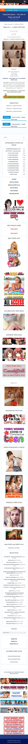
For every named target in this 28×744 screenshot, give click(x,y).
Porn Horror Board (14, 662)
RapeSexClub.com (14, 643)
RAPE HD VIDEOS (14, 187)
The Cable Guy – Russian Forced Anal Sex (13, 556)
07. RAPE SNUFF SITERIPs (13, 168)
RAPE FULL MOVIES (14, 182)
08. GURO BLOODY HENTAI (13, 170)
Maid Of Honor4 (10, 610)
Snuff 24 (11, 590)
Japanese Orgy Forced (11, 621)
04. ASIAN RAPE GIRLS (13, 161)
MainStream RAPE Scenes (14, 185)
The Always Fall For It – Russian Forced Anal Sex (14, 612)
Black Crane (10, 560)
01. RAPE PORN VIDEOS (13, 155)
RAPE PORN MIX (14, 190)
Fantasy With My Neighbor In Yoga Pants (12, 606)
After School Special (10, 562)
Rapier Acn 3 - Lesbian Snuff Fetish (14, 105)
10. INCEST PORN (13, 174)
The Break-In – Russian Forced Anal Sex (12, 587)
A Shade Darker (10, 583)
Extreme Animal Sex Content (14, 656)
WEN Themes (18, 742)
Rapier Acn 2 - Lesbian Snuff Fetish (14, 108)
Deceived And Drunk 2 (10, 602)
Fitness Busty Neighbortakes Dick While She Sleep (14, 579)
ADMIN (14, 34)
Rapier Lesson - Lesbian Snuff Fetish (14, 111)
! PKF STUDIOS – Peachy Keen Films (13, 151)
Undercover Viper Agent (11, 577)
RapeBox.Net (14, 638)
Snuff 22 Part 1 (11, 615)
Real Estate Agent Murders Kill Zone (12, 596)
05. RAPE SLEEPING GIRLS (13, 163)
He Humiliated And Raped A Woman (12, 568)
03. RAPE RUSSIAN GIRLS (13, 159)
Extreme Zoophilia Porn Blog (14, 659)
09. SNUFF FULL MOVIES (13, 172)
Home (6, 24)
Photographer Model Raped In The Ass (12, 617)
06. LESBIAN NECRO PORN (14, 37)
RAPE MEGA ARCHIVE (14, 193)
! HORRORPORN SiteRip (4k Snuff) (13, 148)
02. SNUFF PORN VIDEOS (13, 157)
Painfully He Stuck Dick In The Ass (11, 585)
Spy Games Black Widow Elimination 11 (12, 564)
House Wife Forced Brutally (11, 600)
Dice (11, 575)
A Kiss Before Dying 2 (10, 623)
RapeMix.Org (14, 641)
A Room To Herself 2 (10, 604)
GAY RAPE (14, 179)
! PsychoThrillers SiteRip (13, 153)
